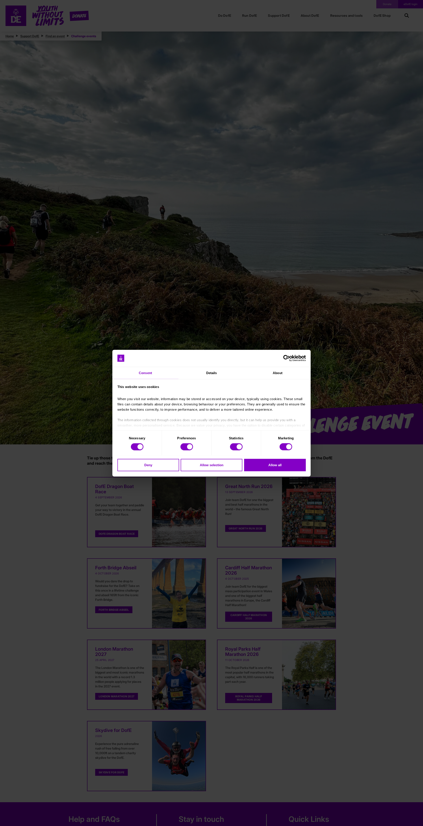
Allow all (275, 465)
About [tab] (277, 373)
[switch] (186, 446)
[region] (211, 413)
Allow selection (211, 465)
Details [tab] (211, 373)
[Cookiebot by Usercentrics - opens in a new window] (286, 358)
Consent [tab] (145, 373)
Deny (148, 465)
